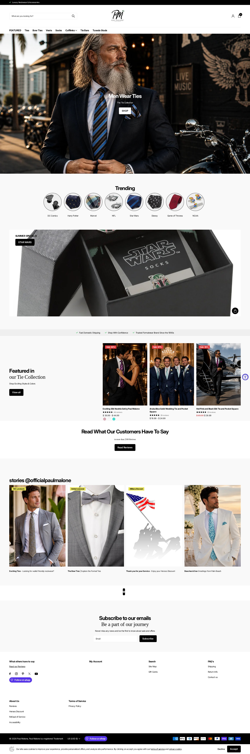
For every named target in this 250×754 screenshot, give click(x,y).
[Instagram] (16, 673)
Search (152, 661)
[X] (29, 674)
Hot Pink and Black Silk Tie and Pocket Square (217, 409)
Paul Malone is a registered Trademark (46, 738)
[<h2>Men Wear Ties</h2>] (125, 104)
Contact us (213, 677)
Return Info (213, 672)
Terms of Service (77, 701)
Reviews (13, 706)
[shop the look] (235, 311)
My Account (95, 661)
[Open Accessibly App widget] (124, 591)
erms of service (158, 749)
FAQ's (211, 661)
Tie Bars (84, 30)
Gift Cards (153, 672)
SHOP (125, 110)
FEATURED (15, 30)
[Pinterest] (23, 673)
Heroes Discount (16, 711)
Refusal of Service (17, 717)
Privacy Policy (75, 706)
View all (16, 392)
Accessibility (14, 722)
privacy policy (175, 749)
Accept (234, 748)
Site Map (153, 666)
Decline (221, 749)
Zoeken (73, 16)
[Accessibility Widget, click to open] (245, 377)
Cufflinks (70, 30)
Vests (49, 30)
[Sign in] (233, 16)
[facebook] (10, 674)
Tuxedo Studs (100, 30)
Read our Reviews (17, 666)
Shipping (212, 666)
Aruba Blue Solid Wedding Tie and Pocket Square (169, 410)
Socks (58, 30)
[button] (235, 374)
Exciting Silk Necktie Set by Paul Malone (121, 409)
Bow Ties (37, 30)
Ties (27, 30)
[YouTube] (36, 674)
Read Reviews (124, 447)
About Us (14, 701)
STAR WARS (25, 242)
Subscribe (148, 638)
